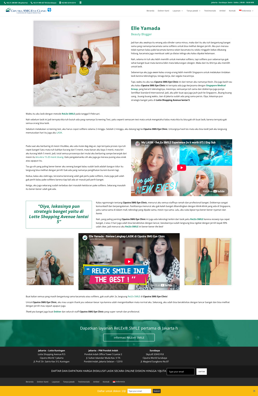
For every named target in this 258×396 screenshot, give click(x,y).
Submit (157, 391)
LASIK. (60, 132)
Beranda (150, 11)
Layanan (176, 11)
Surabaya (155, 350)
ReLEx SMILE (134, 296)
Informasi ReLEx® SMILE (129, 337)
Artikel (222, 11)
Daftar (201, 371)
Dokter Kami (163, 11)
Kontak (232, 11)
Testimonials (210, 11)
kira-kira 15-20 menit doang (49, 157)
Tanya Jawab (192, 11)
